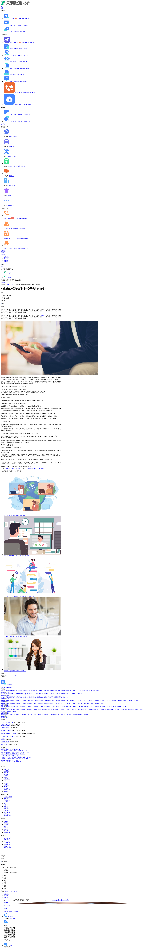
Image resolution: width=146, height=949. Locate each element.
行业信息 (6, 258)
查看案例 (3, 692)
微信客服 (6, 772)
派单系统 (6, 791)
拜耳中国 (3, 690)
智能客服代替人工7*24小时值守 (21, 248)
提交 (16, 675)
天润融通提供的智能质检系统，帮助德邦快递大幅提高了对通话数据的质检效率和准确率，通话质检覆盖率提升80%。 (37, 697)
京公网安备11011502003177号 (12, 891)
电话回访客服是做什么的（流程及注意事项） (16, 636)
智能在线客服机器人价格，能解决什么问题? (12, 752)
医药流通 (15, 166)
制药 (19, 166)
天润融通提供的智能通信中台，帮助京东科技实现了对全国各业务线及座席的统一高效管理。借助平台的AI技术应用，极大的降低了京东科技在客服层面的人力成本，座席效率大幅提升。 (56, 703)
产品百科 (6, 831)
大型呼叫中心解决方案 (7, 755)
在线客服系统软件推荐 (7, 736)
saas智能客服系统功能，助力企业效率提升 (12, 750)
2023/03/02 (17, 749)
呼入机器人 (18, 92)
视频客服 (12, 31)
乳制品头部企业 (5, 714)
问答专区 (6, 829)
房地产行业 (12, 185)
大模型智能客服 (5, 727)
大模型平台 (7, 789)
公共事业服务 (10, 205)
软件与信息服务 (13, 136)
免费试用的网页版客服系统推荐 (9, 733)
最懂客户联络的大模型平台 (29, 42)
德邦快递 (3, 697)
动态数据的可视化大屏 (21, 81)
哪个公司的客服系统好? (7, 760)
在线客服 (12, 25)
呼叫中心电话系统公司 (7, 722)
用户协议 (6, 895)
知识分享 (6, 827)
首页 (2, 6)
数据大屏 (12, 81)
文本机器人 (13, 48)
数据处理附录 (7, 844)
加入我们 (6, 261)
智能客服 (17, 104)
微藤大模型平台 (14, 42)
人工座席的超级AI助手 (20, 75)
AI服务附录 (7, 843)
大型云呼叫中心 (5, 744)
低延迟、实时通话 (20, 31)
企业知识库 (13, 55)
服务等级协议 (7, 838)
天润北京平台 (10, 273)
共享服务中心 (7, 238)
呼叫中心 (12, 18)
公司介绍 (6, 257)
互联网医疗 (24, 166)
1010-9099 (12, 918)
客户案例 (3, 251)
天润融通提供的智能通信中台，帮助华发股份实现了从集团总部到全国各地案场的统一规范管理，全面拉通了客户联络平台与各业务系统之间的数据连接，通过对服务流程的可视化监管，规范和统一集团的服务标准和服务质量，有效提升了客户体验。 (73, 700)
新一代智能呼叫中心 (23, 18)
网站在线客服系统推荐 (7, 730)
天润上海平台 (10, 277)
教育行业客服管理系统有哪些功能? (10, 754)
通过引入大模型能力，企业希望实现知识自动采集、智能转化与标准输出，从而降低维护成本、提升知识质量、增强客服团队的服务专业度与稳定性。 (49, 714)
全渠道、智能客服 (23, 25)
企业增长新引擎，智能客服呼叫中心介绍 (15, 515)
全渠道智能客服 (8, 248)
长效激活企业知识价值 (22, 55)
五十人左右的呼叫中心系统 (8, 762)
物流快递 (11, 176)
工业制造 (8, 156)
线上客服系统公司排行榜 (7, 749)
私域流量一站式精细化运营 (22, 121)
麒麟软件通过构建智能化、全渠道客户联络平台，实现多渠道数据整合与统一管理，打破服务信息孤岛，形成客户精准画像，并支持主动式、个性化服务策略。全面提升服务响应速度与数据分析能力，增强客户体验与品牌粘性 (66, 706)
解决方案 (3, 124)
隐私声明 (6, 894)
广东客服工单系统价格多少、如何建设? (11, 758)
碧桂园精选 (4, 694)
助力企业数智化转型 (25, 104)
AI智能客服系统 (5, 742)
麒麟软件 (3, 706)
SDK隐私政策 (7, 847)
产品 (2, 8)
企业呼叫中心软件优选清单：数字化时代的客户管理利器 (19, 596)
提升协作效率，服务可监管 (22, 114)
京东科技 (3, 703)
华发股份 (3, 700)
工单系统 (12, 114)
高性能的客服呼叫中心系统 (12, 468)
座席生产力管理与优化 (21, 61)
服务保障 (6, 839)
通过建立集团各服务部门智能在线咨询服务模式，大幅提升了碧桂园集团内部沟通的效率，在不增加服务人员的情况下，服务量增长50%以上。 (45, 694)
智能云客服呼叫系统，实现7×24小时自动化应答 (16, 555)
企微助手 (12, 121)
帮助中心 (6, 841)
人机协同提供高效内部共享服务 (19, 238)
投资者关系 (4, 252)
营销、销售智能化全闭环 (22, 218)
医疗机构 (10, 166)
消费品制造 (15, 156)
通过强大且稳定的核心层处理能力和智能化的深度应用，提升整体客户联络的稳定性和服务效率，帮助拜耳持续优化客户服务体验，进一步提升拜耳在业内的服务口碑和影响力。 (53, 690)
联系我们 (6, 260)
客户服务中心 (7, 228)
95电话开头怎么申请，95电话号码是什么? (15, 671)
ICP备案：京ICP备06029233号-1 (60, 900)
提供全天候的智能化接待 (28, 92)
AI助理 (12, 75)
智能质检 (12, 61)
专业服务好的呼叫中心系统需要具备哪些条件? (13, 757)
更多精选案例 (4, 717)
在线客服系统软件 (5, 725)
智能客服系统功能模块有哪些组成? (34, 468)
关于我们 (3, 254)
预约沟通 (10, 945)
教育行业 (8, 195)
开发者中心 (7, 846)
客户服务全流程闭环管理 (18, 228)
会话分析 (12, 68)
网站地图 (6, 897)
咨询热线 (10, 916)
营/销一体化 (7, 218)
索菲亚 (2, 709)
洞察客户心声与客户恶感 (22, 68)
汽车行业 (11, 146)
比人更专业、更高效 (21, 48)
